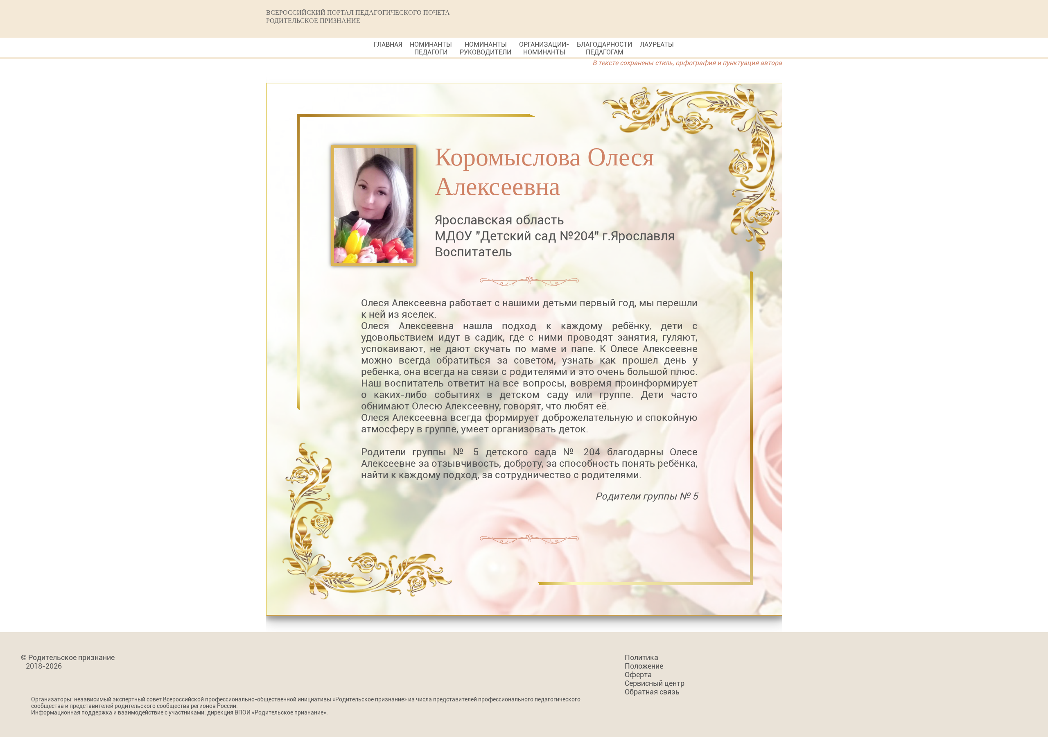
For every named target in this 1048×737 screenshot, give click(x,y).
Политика (641, 657)
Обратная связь (652, 691)
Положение (644, 666)
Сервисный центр (654, 683)
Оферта (638, 674)
